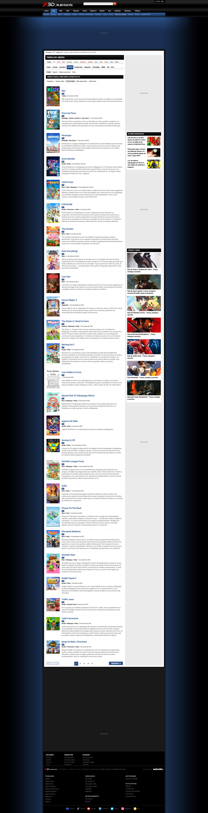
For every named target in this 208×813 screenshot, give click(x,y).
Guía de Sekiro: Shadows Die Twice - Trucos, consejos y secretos (142, 271)
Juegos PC (59, 52)
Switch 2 (93, 11)
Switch (102, 11)
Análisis (74, 14)
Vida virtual (85, 118)
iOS (109, 11)
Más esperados (81, 81)
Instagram (128, 808)
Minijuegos (74, 187)
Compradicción (131, 796)
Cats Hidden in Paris (71, 372)
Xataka (47, 779)
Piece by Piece (69, 113)
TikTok (82, 808)
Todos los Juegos (120, 14)
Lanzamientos (145, 14)
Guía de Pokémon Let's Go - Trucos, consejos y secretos (143, 314)
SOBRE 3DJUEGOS (105, 769)
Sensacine (88, 799)
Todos (49, 72)
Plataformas (70, 209)
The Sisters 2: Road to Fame (75, 321)
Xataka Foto (49, 784)
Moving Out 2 (68, 344)
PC (54, 11)
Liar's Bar (66, 276)
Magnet (47, 801)
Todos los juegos (69, 760)
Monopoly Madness (71, 531)
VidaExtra (88, 789)
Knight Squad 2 (69, 578)
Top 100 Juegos (69, 762)
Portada (46, 14)
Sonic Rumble (68, 158)
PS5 (60, 11)
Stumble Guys (68, 555)
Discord (72, 808)
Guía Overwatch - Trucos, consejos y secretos (142, 377)
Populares (50, 81)
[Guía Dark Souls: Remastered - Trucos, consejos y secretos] (144, 387)
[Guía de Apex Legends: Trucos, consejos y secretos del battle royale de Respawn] (144, 281)
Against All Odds (70, 421)
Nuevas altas (59, 81)
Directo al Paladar (132, 779)
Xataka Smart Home (52, 789)
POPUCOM (67, 204)
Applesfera (48, 796)
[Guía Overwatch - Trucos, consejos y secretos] (144, 368)
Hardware (98, 14)
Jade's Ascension (70, 618)
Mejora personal (64, 72)
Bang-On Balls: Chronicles (74, 641)
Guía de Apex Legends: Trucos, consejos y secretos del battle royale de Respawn (141, 292)
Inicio (46, 11)
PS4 (67, 11)
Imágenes (67, 14)
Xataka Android (50, 786)
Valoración (92, 81)
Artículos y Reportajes (86, 14)
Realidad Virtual (72, 604)
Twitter (116, 808)
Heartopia (66, 135)
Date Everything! (70, 251)
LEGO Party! (67, 182)
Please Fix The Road (71, 508)
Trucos (111, 14)
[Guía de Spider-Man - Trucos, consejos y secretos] (144, 346)
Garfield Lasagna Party (73, 461)
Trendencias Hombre (133, 791)
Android (117, 11)
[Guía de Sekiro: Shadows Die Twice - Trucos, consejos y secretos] (144, 260)
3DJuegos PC (89, 781)
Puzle (67, 234)
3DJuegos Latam (91, 786)
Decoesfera (130, 794)
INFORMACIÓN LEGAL (119, 769)
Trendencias (130, 789)
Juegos (50, 769)
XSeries (76, 11)
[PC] (137, 14)
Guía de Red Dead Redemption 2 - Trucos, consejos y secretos (141, 335)
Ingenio (55, 72)
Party (74, 72)
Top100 (130, 14)
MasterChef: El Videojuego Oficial (78, 395)
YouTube (93, 808)
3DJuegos (49, 52)
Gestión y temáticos (75, 118)
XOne (85, 11)
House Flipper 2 (69, 300)
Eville (64, 486)
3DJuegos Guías (91, 784)
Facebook (105, 808)
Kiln (63, 91)
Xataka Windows (51, 791)
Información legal (88, 762)
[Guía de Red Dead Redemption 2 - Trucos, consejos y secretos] (144, 325)
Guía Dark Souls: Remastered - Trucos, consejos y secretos (143, 398)
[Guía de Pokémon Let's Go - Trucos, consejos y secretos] (144, 303)
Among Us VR (68, 440)
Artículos (49, 762)
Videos (137, 11)
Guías (105, 14)
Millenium (88, 791)
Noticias (127, 11)
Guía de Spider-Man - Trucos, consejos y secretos (141, 357)
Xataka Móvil (49, 781)
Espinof (87, 801)
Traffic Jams (68, 599)
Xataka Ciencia (50, 794)
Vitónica (128, 786)
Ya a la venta (70, 81)
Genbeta (48, 799)
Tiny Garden (67, 229)
